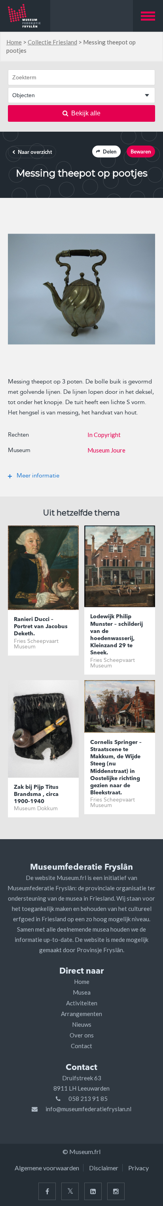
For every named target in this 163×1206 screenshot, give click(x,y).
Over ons (82, 1035)
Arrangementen (81, 1013)
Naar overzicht (35, 152)
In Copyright (104, 434)
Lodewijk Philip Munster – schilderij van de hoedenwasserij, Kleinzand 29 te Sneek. (116, 635)
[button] (148, 16)
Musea (82, 992)
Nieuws (81, 1024)
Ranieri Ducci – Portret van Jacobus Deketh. (41, 627)
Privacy (138, 1167)
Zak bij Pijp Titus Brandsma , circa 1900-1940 (36, 794)
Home (14, 42)
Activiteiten (81, 1003)
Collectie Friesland (52, 42)
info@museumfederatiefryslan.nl (88, 1108)
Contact (81, 1045)
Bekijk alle (85, 113)
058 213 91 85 (88, 1098)
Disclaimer (103, 1167)
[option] (81, 289)
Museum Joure (106, 450)
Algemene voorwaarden (47, 1167)
